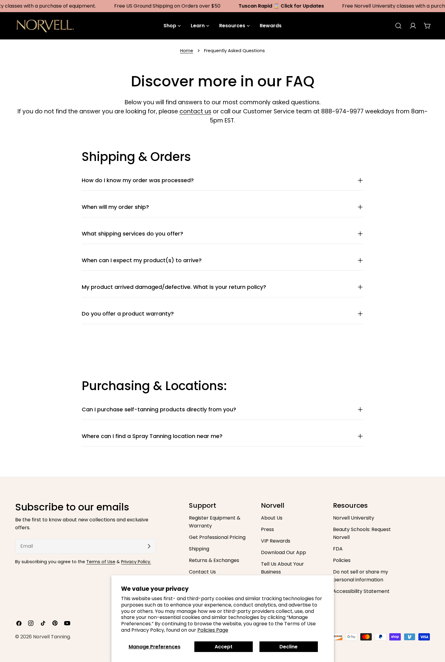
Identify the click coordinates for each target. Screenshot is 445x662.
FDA (338, 548)
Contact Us (202, 571)
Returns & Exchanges (214, 560)
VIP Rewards (275, 540)
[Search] (398, 26)
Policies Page (212, 630)
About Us (271, 517)
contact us (195, 111)
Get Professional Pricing (217, 537)
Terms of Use (100, 562)
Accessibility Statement (361, 591)
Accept (223, 646)
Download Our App (283, 552)
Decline (288, 646)
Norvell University (353, 517)
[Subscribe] (149, 546)
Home (186, 51)
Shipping (199, 548)
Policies (342, 560)
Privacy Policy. (136, 562)
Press (267, 529)
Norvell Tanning (51, 636)
